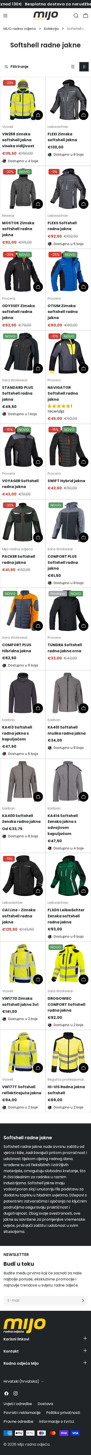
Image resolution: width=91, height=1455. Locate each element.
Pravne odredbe (18, 1421)
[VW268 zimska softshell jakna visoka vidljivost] (22, 99)
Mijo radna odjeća (33, 1444)
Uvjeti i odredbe (18, 1403)
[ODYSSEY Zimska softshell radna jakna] (22, 271)
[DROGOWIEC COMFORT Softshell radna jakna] (68, 964)
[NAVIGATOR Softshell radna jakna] (68, 353)
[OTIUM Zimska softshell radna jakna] (68, 271)
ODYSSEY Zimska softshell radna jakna (18, 311)
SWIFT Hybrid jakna (66, 480)
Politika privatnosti (63, 1412)
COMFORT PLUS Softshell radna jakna (63, 562)
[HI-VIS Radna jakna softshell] (68, 1052)
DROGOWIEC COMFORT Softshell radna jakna (66, 1004)
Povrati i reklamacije (22, 1412)
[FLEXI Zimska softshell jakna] (68, 99)
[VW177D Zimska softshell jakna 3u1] (22, 964)
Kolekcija (51, 28)
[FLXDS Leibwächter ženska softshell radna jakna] (68, 875)
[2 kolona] (84, 66)
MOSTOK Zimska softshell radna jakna (18, 229)
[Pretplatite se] (83, 1300)
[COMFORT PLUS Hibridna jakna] (22, 610)
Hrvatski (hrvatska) (21, 1381)
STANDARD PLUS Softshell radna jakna (17, 393)
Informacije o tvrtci (56, 1421)
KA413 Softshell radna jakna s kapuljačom (17, 733)
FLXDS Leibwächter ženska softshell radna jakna (66, 916)
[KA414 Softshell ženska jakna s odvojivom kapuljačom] (68, 781)
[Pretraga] (76, 15)
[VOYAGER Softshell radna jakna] (22, 446)
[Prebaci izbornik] (5, 15)
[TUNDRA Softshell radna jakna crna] (68, 610)
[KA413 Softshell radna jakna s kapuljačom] (22, 692)
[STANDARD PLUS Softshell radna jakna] (22, 353)
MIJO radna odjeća (20, 28)
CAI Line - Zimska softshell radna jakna (18, 916)
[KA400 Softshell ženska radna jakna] (22, 781)
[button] (59, 406)
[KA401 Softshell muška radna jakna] (68, 692)
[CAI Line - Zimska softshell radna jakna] (22, 875)
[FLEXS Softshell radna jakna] (68, 188)
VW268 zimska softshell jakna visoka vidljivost (18, 140)
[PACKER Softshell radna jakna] (22, 522)
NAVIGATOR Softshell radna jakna (63, 393)
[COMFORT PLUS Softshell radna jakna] (68, 522)
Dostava (45, 1403)
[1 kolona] (72, 66)
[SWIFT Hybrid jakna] (68, 446)
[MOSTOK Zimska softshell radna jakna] (22, 188)
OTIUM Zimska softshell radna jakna (63, 311)
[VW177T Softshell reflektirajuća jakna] (22, 1052)
